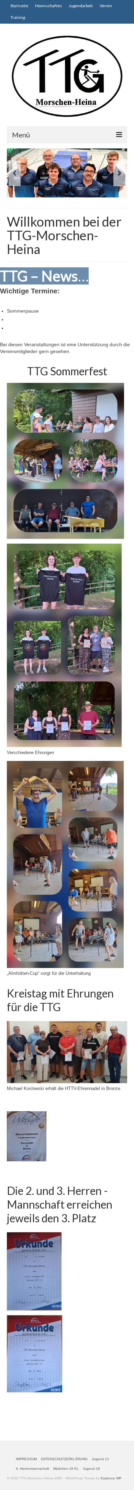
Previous (15, 173)
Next (119, 173)
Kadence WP (111, 1478)
